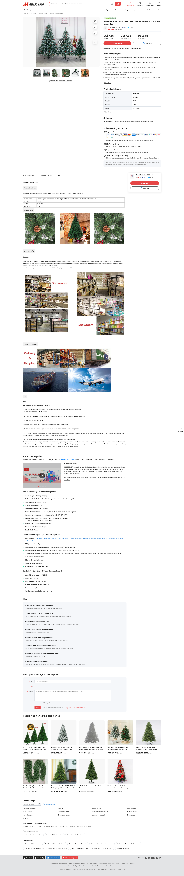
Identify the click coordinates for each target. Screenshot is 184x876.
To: (33, 686)
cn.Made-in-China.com (110, 866)
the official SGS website (68, 460)
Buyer (117, 10)
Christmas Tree (55, 538)
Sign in (159, 5)
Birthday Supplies (132, 811)
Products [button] (54, 4)
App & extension (137, 10)
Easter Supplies (131, 808)
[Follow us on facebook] (146, 858)
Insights (132, 863)
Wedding (60, 808)
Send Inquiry (117, 43)
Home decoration (28, 815)
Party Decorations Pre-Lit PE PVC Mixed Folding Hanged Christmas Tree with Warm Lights (63, 788)
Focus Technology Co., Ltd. (79, 869)
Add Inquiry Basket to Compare (61, 81)
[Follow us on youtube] (154, 858)
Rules (159, 10)
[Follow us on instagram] (152, 858)
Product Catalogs (50, 804)
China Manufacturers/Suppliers (77, 863)
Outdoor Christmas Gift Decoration (102, 848)
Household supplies (29, 808)
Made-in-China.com (84, 866)
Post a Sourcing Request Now (76, 707)
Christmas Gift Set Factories (33, 844)
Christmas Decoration (43, 538)
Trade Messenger (53, 858)
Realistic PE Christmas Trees (54, 835)
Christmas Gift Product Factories (55, 844)
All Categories (30, 10)
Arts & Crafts (32, 14)
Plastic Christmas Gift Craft (79, 848)
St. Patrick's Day (27, 811)
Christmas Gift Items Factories (78, 844)
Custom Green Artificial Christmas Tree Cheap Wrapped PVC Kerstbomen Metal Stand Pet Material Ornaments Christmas (91, 749)
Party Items (119, 538)
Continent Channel (114, 863)
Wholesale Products (92, 863)
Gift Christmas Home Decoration (34, 848)
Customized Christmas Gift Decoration (128, 844)
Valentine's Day (96, 808)
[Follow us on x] (149, 858)
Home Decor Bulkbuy (123, 848)
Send (37, 707)
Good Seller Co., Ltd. (114, 27)
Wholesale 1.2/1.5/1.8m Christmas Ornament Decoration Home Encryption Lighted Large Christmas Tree (119, 788)
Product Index (124, 863)
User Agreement (102, 869)
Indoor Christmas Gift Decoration (57, 848)
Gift (107, 538)
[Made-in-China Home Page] (33, 4)
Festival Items (101, 538)
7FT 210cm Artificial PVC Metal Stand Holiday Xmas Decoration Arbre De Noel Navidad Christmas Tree (34, 749)
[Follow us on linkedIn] (160, 858)
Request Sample (136, 48)
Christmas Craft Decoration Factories (102, 844)
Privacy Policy (121, 869)
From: (32, 681)
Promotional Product (89, 538)
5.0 (138, 178)
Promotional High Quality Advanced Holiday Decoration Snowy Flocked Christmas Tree (61, 749)
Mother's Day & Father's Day (100, 811)
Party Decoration (76, 538)
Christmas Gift (65, 538)
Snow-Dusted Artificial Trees (75, 835)
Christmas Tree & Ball (98, 815)
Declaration (112, 869)
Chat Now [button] (148, 43)
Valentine (112, 538)
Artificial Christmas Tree (56, 14)
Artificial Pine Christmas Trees (33, 835)
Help (126, 10)
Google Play (39, 858)
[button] (112, 4)
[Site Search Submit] (118, 4)
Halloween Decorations (32, 541)
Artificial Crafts (42, 14)
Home (25, 14)
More (24, 852)
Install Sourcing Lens (71, 858)
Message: (31, 691)
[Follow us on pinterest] (157, 858)
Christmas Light (131, 815)
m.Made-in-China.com (96, 866)
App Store (28, 858)
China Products (63, 863)
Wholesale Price (103, 863)
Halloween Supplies (63, 811)
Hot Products (53, 863)
